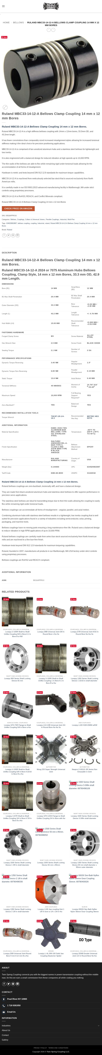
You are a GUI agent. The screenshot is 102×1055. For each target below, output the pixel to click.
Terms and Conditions (58, 1048)
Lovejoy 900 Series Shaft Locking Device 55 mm (17, 679)
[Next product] (49, 30)
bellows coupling (24, 223)
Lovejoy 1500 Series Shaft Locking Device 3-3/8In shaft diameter (84, 817)
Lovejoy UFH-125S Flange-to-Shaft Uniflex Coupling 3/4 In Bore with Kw (51, 817)
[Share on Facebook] (4, 235)
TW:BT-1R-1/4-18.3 (57, 417)
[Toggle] (98, 1025)
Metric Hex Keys (93, 417)
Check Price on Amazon (18, 209)
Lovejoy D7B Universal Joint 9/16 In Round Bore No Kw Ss (85, 633)
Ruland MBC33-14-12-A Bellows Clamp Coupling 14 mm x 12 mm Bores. (44, 126)
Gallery (5, 1040)
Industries (6, 1026)
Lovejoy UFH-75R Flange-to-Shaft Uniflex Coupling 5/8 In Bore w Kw (17, 726)
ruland (47, 223)
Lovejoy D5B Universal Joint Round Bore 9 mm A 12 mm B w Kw (17, 954)
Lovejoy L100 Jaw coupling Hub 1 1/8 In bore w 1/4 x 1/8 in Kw (51, 910)
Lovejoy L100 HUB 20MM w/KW (84, 725)
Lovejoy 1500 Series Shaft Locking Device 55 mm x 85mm (51, 864)
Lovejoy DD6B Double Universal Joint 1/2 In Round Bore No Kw (84, 954)
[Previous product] (53, 30)
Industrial (63, 219)
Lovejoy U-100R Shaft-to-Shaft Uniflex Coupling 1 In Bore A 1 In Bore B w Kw (51, 680)
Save (5, 37)
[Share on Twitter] (9, 235)
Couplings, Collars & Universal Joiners (31, 219)
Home (6, 22)
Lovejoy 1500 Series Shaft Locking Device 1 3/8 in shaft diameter (17, 864)
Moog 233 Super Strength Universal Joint (51, 770)
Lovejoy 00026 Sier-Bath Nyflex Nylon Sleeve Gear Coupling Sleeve (85, 910)
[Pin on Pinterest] (13, 235)
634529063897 (11, 223)
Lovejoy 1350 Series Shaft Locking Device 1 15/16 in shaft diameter (84, 679)
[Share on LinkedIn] (18, 235)
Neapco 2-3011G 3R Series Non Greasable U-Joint (84, 770)
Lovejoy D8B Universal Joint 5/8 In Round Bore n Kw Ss (50, 633)
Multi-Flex (71, 219)
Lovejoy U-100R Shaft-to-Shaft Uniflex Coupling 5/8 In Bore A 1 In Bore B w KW (17, 634)
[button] (3, 6)
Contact (5, 1035)
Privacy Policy (40, 1048)
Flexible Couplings (52, 219)
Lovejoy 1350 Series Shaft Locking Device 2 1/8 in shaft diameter (17, 910)
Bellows (18, 22)
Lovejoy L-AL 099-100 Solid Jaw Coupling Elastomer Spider (51, 954)
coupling (34, 223)
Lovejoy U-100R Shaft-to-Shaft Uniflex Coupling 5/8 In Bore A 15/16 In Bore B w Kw (17, 771)
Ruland (9, 230)
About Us (6, 1030)
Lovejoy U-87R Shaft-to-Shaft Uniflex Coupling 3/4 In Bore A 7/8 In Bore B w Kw (17, 818)
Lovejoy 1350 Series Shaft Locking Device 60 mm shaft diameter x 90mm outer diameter (84, 865)
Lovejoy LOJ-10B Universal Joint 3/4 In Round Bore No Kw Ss (51, 726)
